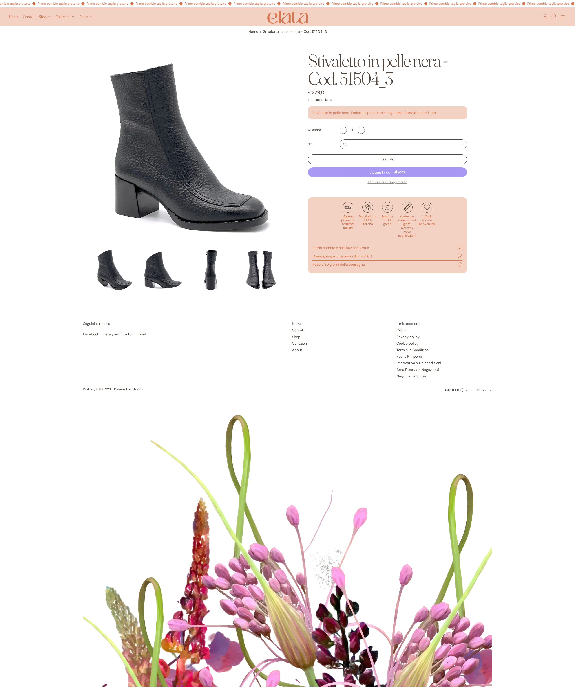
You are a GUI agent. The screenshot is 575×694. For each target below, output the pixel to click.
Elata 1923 (103, 389)
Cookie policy (407, 343)
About (297, 350)
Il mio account (408, 323)
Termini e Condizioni (412, 350)
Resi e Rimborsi (409, 356)
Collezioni (300, 343)
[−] (343, 130)
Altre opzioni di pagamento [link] (387, 182)
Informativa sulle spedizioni (418, 363)
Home (13, 16)
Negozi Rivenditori (411, 376)
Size (311, 144)
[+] (361, 130)
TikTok (128, 334)
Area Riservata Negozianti (417, 369)
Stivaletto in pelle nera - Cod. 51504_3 (295, 31)
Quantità (314, 130)
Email (141, 334)
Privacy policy (408, 337)
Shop (296, 337)
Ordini (401, 330)
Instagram (111, 334)
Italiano (482, 390)
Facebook (91, 334)
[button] (554, 16)
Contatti (29, 16)
